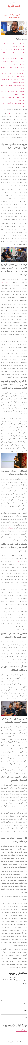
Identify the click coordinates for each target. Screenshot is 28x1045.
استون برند (5, 282)
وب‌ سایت (24, 1016)
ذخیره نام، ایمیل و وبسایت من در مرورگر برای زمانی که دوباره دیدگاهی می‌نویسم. (15, 1025)
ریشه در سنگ (16, 561)
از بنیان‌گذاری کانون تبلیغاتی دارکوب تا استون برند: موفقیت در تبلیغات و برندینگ (12, 52)
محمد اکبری (9, 528)
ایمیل (25, 1010)
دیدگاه (24, 983)
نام (25, 1003)
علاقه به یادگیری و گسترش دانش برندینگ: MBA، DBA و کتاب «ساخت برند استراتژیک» (12, 61)
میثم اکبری (12, 113)
